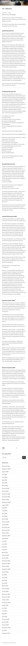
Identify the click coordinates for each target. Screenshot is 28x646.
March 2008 (5, 519)
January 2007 (5, 558)
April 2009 (4, 482)
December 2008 (6, 494)
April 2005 (4, 616)
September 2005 (6, 602)
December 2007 (6, 527)
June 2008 (4, 510)
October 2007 (5, 533)
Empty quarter (10, 2)
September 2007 (6, 535)
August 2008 (5, 505)
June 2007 (4, 544)
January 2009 (5, 491)
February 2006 (5, 588)
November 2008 (6, 496)
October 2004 (5, 625)
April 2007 (4, 549)
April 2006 (4, 583)
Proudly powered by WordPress (9, 642)
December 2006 (6, 560)
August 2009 (5, 471)
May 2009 (4, 480)
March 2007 (5, 552)
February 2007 (5, 555)
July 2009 (4, 474)
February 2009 (5, 488)
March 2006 (5, 585)
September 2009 (6, 469)
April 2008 (4, 516)
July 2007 (4, 541)
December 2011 (6, 466)
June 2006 (4, 577)
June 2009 (4, 477)
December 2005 (6, 594)
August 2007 (5, 538)
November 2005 (6, 597)
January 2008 (5, 524)
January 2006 (5, 591)
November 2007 (6, 530)
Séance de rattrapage (9, 14)
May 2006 (4, 580)
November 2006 (6, 563)
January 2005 (5, 622)
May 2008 (4, 513)
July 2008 (4, 508)
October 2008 (5, 499)
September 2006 (6, 569)
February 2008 (5, 521)
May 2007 (4, 547)
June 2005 (4, 611)
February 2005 (5, 619)
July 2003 (4, 630)
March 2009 (5, 485)
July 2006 (4, 574)
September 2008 (6, 502)
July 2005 (4, 608)
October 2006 (5, 566)
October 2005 (5, 599)
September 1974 (6, 633)
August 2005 (5, 605)
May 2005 (4, 613)
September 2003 (6, 627)
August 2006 (5, 572)
